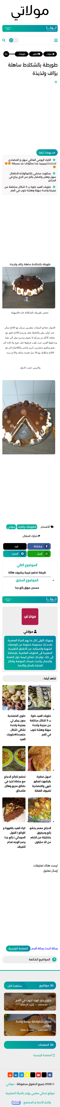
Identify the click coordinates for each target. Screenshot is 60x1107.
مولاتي (11, 526)
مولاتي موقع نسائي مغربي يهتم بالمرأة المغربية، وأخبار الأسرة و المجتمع (30, 1093)
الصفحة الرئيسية (18, 948)
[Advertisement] (30, 115)
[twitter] (44, 1074)
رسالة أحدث (51, 948)
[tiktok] (32, 1074)
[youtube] (38, 1074)
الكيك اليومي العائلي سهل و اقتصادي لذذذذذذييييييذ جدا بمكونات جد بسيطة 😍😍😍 (30, 163)
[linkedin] (15, 1074)
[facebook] (49, 1074)
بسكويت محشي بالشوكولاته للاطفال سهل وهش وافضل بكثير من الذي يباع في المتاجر (32, 177)
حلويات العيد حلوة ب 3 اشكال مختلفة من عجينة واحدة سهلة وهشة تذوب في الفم (30, 188)
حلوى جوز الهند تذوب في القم (33, 1000)
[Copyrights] (16, 1102)
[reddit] (10, 1074)
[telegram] (21, 1074)
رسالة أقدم (37, 948)
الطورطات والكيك (27, 526)
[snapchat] (27, 1074)
